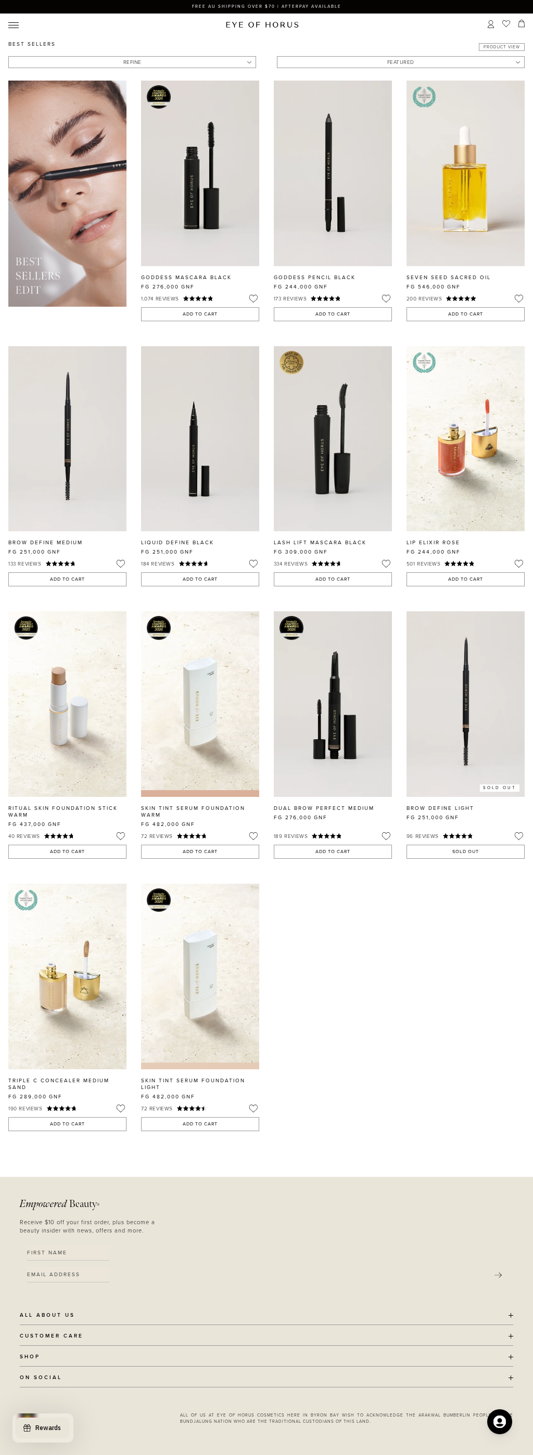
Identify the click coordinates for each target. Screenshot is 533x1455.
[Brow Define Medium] (67, 439)
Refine (132, 62)
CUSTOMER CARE (51, 1336)
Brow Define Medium (45, 543)
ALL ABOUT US (47, 1315)
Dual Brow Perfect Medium (324, 808)
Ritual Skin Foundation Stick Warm (63, 811)
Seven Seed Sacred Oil (449, 277)
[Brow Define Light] (466, 704)
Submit (498, 1276)
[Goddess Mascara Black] (200, 173)
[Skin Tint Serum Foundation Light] (200, 976)
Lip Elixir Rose (433, 543)
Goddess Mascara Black (186, 277)
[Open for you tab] (499, 1421)
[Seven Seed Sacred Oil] (466, 173)
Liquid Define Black (177, 543)
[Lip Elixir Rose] (466, 439)
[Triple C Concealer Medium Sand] (67, 976)
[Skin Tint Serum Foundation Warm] (200, 704)
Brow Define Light (440, 808)
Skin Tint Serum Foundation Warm (193, 811)
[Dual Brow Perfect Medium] (333, 704)
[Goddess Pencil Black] (333, 173)
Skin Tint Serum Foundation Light (193, 1084)
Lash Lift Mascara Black (320, 543)
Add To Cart (200, 314)
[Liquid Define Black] (200, 439)
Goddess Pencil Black (315, 277)
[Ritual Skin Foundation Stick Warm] (67, 704)
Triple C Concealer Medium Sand (58, 1084)
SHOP (30, 1357)
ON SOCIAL (41, 1378)
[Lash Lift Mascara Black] (333, 439)
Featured (400, 62)
